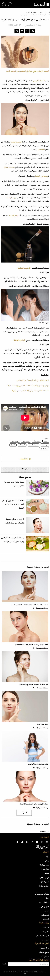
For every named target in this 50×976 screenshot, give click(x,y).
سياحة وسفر (44, 902)
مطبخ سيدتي (44, 952)
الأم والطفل (45, 881)
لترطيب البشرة (24, 268)
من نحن (46, 927)
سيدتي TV (45, 956)
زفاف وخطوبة (44, 886)
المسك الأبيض (39, 80)
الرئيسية (48, 12)
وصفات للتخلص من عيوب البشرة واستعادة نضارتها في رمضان (30, 604)
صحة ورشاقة (44, 865)
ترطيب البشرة (15, 441)
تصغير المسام (44, 449)
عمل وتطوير (44, 906)
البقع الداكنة (14, 215)
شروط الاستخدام (42, 935)
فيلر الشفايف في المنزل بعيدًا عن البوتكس (33, 380)
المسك (45, 441)
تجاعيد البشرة (16, 142)
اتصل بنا (45, 931)
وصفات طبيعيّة (32, 12)
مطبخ (47, 873)
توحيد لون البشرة (33, 445)
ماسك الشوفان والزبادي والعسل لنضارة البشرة (34, 804)
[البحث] (9, 4)
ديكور (47, 910)
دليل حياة (45, 869)
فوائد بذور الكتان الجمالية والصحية (38, 764)
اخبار (47, 898)
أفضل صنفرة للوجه (42, 724)
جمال (41, 12)
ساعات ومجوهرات (42, 894)
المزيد (24, 813)
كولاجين (13, 445)
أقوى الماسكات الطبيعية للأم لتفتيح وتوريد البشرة (33, 684)
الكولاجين (41, 149)
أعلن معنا (45, 939)
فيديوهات (45, 915)
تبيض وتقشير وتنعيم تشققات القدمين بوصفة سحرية (28, 385)
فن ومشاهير (44, 877)
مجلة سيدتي (44, 948)
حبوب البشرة (12, 197)
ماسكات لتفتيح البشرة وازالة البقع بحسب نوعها (30, 390)
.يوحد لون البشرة (41, 176)
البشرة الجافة (19, 340)
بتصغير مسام (9, 167)
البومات (46, 919)
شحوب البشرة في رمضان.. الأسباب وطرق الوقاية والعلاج (31, 644)
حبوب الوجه (44, 445)
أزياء (47, 856)
